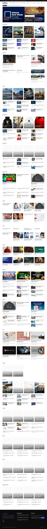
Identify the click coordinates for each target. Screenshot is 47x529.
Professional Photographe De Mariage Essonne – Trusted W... (39, 188)
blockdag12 (14, 265)
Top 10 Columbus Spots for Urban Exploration (23, 517)
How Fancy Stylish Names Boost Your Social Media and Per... (38, 431)
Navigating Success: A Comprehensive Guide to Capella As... (25, 424)
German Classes (19, 70)
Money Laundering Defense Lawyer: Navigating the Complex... (26, 294)
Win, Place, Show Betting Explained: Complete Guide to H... (28, 35)
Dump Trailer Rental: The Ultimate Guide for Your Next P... (38, 423)
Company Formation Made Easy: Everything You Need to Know (28, 239)
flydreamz (9, 110)
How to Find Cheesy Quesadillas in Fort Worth (17, 470)
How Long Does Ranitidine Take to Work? (39, 220)
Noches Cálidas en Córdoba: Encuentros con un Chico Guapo (40, 195)
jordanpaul (18, 321)
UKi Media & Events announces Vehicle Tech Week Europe (39, 20)
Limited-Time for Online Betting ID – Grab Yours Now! (23, 188)
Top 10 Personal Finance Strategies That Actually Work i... (9, 324)
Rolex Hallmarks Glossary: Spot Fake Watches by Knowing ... (39, 138)
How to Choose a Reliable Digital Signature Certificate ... (25, 286)
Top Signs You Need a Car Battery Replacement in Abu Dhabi (23, 166)
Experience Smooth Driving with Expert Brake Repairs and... (25, 162)
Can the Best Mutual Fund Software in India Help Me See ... (26, 316)
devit (3, 184)
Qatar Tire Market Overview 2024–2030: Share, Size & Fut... (40, 286)
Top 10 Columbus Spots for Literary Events (39, 447)
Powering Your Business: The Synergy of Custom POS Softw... (39, 294)
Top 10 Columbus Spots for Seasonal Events (7, 447)
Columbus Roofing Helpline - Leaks (7, 504)
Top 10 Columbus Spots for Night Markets (8, 450)
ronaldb (4, 159)
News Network (11, 0)
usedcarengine (4, 163)
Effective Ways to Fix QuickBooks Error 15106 (40, 320)
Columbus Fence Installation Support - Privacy (7, 496)
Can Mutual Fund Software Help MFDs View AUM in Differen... (11, 320)
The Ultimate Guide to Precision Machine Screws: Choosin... (9, 286)
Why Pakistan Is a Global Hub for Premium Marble (28, 391)
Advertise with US (24, 0)
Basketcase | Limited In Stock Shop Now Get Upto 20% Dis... (37, 183)
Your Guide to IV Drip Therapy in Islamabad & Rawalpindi (7, 204)
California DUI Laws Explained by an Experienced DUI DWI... (18, 239)
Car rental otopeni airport (25, 158)
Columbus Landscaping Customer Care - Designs (23, 499)
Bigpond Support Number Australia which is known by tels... (18, 419)
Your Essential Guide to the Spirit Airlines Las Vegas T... (40, 109)
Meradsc (22, 287)
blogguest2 (36, 392)
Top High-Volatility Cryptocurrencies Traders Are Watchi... (29, 264)
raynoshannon (33, 428)
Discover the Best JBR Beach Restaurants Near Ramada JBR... (25, 105)
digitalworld (4, 375)
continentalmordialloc (24, 163)
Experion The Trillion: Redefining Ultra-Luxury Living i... (25, 395)
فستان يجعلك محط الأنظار (16, 228)
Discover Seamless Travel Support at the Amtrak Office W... (18, 97)
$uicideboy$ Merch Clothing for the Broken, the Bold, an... (28, 126)
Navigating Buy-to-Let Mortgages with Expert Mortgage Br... (22, 320)
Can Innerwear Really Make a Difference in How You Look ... (17, 210)
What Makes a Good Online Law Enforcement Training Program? (8, 64)
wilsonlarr (23, 428)
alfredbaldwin (33, 424)
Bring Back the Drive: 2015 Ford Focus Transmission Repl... (9, 158)
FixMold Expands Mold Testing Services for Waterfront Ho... (11, 43)
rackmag (37, 167)
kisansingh (25, 240)
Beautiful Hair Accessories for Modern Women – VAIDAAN (25, 130)
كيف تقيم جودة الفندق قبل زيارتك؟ (6, 228)
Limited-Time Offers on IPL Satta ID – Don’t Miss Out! (23, 175)
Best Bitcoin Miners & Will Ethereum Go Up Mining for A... (18, 254)
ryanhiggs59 (9, 424)
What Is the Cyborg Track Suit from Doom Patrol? (39, 126)
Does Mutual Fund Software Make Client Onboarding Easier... (40, 316)
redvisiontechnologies (10, 321)
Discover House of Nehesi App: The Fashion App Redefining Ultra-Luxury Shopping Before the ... (34, 13)
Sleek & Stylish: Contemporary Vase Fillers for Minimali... (26, 134)
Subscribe (43, 517)
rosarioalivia (4, 291)
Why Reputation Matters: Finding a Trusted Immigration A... (12, 101)
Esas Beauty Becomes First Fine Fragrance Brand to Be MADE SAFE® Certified (16, 5)
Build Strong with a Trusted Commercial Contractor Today (39, 402)
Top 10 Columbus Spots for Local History (36, 455)
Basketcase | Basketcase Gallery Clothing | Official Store (39, 210)
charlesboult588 (4, 325)
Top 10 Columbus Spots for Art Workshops (22, 450)
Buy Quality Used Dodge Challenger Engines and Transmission (8, 166)
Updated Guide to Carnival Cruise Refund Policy (7, 97)
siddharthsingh (36, 240)
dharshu (17, 71)
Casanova (37, 291)
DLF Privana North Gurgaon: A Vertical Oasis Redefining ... (18, 391)
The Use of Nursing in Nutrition (36, 63)
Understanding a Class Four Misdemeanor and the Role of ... (11, 294)
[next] (23, 14)
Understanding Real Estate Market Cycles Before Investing (26, 398)
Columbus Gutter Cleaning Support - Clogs (37, 499)
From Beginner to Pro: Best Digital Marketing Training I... (36, 79)
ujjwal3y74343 (4, 189)
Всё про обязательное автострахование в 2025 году (28, 229)
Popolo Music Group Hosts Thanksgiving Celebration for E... (11, 47)
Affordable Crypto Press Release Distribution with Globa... (7, 35)
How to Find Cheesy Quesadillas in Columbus (38, 470)
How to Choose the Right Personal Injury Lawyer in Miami (28, 97)
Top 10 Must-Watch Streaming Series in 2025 (8, 195)
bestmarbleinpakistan (26, 392)
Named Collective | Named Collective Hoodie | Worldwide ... (9, 311)
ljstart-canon (32, 342)
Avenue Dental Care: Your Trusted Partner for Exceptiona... (11, 427)
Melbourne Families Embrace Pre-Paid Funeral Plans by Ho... (40, 43)
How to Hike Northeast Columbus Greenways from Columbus (37, 480)
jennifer (37, 325)
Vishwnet (23, 291)
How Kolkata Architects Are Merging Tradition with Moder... (39, 390)
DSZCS (14, 127)
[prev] (42, 5)
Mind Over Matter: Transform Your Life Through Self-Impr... (23, 56)
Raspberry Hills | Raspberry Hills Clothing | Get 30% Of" (7, 254)
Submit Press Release (16, 0)
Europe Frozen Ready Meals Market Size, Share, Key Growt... (18, 374)
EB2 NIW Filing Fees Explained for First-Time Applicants (9, 71)
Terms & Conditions (41, 527)
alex (25, 21)
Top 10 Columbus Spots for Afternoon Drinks (8, 455)
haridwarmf (18, 325)
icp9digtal (18, 357)
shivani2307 (18, 57)
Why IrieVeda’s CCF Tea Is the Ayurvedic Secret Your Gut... (28, 254)
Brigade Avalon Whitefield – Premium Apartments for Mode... (40, 395)
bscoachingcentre (33, 80)
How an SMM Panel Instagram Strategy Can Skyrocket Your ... (9, 341)
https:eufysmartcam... (33, 357)
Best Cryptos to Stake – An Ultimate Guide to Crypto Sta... (7, 264)
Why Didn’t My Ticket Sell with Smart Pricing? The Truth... (25, 195)
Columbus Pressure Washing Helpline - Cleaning (18, 496)
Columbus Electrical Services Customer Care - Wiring (23, 504)
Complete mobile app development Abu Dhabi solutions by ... (23, 341)
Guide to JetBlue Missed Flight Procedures (11, 109)
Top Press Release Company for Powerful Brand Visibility (39, 47)
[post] (14, 14)
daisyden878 (37, 110)
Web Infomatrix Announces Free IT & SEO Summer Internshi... (39, 35)
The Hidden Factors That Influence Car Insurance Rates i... (37, 311)
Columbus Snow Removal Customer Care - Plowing (28, 496)
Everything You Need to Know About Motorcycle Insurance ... (7, 233)
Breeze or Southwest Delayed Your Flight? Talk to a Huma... (40, 101)
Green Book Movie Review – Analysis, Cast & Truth (18, 36)
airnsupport (37, 102)
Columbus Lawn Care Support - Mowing (38, 496)
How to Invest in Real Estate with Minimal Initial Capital (11, 395)
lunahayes (4, 65)
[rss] (3, 521)
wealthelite (23, 317)
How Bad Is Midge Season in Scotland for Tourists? (25, 109)
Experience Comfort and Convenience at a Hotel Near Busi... (39, 97)
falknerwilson (4, 265)
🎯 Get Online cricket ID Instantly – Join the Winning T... (38, 192)
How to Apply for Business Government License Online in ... (39, 239)
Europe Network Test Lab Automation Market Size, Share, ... (7, 374)
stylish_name (33, 432)
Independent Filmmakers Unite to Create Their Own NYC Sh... (26, 43)
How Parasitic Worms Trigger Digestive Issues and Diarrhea (6, 220)
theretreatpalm (23, 106)
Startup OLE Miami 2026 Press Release (39, 39)
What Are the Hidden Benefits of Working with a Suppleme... (28, 210)
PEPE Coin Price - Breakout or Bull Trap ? (39, 254)
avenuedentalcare (9, 428)
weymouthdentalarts (34, 106)
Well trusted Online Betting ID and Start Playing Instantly (8, 192)
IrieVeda (25, 255)
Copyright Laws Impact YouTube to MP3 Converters (9, 183)
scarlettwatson (9, 102)
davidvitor (25, 265)
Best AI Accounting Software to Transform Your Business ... (39, 324)
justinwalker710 (37, 321)
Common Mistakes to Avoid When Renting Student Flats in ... (11, 402)
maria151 (32, 312)
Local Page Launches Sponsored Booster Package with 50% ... (25, 39)
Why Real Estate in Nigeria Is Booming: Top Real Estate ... (25, 402)
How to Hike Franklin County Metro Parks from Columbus (8, 474)
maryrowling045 (15, 392)
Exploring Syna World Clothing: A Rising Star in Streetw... (26, 138)
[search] (43, 2)
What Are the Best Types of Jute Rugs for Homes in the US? (9, 134)
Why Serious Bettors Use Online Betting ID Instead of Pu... (9, 188)
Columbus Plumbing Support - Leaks (36, 504)
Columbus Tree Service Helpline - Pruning (8, 499)
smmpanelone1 (4, 342)
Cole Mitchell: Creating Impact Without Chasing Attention (37, 427)
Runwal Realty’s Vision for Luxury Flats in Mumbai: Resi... (7, 390)
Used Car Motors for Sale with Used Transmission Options (9, 162)
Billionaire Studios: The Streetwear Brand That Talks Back (12, 138)
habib (3, 229)
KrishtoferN (23, 196)
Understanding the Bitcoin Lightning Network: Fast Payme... (39, 264)
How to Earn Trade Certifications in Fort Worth (7, 470)
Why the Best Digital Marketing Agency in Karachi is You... (39, 134)
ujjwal (17, 176)
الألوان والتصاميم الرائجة (37, 228)
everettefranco (4, 287)
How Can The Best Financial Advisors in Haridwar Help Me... (23, 324)
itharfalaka (18, 167)
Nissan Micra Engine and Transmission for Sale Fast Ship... (18, 154)
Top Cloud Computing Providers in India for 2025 (23, 356)
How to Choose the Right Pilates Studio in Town (25, 427)
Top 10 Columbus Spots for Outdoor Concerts (28, 447)
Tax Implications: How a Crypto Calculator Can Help (17, 264)
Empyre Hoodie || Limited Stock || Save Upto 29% (17, 126)
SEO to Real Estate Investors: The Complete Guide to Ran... (38, 398)
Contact (3, 0)
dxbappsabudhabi (18, 342)
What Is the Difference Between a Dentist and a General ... (38, 105)
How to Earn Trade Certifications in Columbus (28, 470)
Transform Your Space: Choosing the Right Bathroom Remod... (40, 290)
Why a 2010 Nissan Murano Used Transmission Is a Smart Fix (28, 154)
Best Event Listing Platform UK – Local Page (11, 39)
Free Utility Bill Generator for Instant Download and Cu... (39, 419)
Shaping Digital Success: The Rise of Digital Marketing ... (11, 130)
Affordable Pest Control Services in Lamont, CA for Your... (9, 290)
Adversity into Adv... (24, 102)
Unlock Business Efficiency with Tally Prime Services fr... (25, 290)
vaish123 (4, 392)
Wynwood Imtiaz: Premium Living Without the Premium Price (8, 398)
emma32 (25, 230)
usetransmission (37, 159)
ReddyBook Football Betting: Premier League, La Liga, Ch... (37, 281)
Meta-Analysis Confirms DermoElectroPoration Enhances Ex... (26, 48)
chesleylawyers (14, 240)
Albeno (3, 357)
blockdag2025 (14, 255)
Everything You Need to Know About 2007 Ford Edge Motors (39, 158)
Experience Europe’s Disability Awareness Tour (25, 101)
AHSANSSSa (4, 255)
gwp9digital (18, 304)
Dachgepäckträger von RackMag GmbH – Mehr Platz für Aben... (40, 166)
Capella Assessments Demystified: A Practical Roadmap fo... (12, 423)
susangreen (9, 317)
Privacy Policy (6, 0)
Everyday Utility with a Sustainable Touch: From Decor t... (40, 130)
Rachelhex (36, 127)
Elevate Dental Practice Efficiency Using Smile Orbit (7, 419)
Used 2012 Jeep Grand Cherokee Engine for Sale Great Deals (7, 154)
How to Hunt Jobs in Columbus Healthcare (22, 519)
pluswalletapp (36, 265)
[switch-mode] (43, 0)
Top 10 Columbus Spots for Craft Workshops (22, 455)
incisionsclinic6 (4, 205)
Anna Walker (36, 255)
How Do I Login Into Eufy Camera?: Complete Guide (36, 356)
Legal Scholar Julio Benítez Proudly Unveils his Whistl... (29, 20)
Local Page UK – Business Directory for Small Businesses (9, 281)
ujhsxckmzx (32, 184)
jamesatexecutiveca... (24, 110)
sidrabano (37, 295)
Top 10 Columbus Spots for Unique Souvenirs (18, 447)
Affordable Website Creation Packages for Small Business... (9, 356)
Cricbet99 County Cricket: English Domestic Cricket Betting (22, 281)
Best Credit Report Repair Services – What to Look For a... (12, 316)
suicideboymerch (4, 127)
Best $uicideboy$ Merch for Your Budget (7, 126)
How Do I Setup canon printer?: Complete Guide (36, 341)
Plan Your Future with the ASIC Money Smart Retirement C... (23, 303)
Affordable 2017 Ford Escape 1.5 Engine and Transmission (39, 154)
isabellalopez (37, 196)
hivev (36, 287)
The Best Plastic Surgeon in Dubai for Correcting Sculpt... (18, 220)
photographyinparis (38, 189)
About (9, 0)
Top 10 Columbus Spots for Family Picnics (36, 450)
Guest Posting (20, 0)
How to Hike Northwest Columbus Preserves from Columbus (37, 477)
